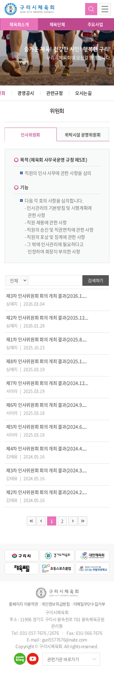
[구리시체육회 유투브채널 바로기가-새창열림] (33, 656)
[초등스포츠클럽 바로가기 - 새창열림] (57, 568)
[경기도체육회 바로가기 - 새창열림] (57, 555)
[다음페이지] (73, 521)
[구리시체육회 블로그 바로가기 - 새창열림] (20, 656)
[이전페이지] (41, 521)
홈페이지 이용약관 (23, 604)
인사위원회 (30, 135)
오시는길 (83, 93)
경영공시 (25, 93)
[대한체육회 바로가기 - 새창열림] (92, 555)
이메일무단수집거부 (89, 604)
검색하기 (91, 9)
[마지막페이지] (82, 521)
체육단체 (57, 24)
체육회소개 (19, 24)
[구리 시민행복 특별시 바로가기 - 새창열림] (22, 555)
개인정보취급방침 (55, 604)
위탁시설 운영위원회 (82, 135)
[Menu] (105, 9)
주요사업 (95, 24)
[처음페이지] (31, 521)
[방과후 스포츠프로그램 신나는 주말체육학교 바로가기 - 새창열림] (92, 568)
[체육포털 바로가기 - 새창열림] (22, 568)
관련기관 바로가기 (63, 659)
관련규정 (54, 93)
